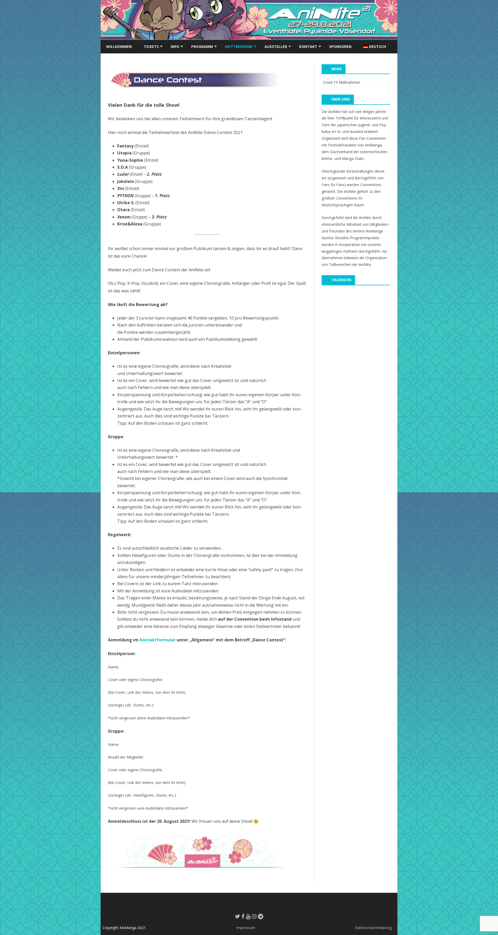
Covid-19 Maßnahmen (341, 82)
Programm (202, 46)
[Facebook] (243, 916)
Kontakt (308, 46)
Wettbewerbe (239, 46)
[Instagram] (254, 916)
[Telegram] (260, 916)
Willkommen (119, 46)
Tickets (151, 46)
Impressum (245, 927)
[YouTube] (248, 916)
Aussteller (276, 46)
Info (175, 46)
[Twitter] (237, 916)
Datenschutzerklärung (373, 927)
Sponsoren (340, 46)
